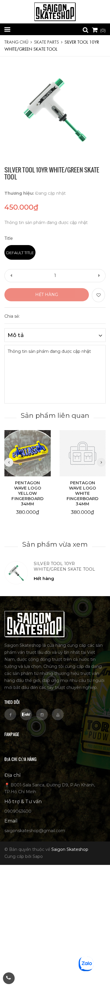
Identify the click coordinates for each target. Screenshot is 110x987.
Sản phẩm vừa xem (55, 544)
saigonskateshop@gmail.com (34, 830)
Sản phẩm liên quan (55, 415)
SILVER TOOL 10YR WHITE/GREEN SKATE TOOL (64, 566)
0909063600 (17, 811)
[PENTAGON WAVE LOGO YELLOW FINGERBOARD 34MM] (27, 453)
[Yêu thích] (98, 295)
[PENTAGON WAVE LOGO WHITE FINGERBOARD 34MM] (83, 453)
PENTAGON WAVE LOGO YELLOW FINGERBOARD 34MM (27, 493)
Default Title (20, 252)
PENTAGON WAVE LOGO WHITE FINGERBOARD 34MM (83, 493)
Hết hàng (46, 294)
